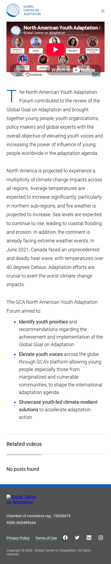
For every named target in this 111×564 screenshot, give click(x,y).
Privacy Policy (18, 538)
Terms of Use (46, 538)
